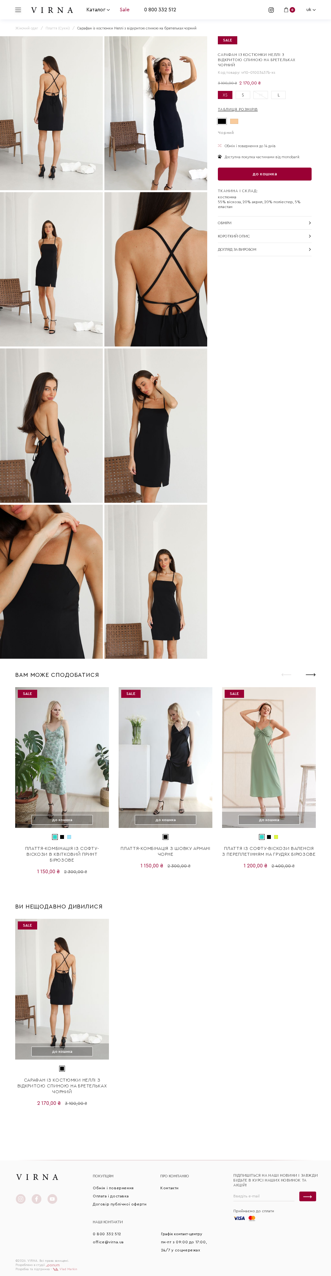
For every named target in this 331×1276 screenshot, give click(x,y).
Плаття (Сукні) (58, 28)
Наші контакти (108, 1222)
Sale (125, 9)
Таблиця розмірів (238, 109)
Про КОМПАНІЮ (174, 1176)
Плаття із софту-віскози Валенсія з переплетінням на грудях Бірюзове (269, 851)
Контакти (169, 1188)
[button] (310, 674)
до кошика (264, 174)
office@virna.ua (108, 1242)
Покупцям (103, 1176)
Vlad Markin (68, 1269)
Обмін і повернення (113, 1188)
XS (225, 95)
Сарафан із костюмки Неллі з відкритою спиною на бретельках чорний (62, 1086)
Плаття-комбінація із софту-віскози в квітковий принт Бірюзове (62, 854)
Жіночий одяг (26, 28)
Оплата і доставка (111, 1196)
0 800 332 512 (160, 9)
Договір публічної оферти (119, 1204)
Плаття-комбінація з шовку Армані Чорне (165, 851)
